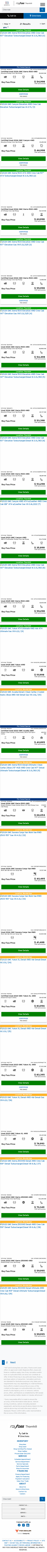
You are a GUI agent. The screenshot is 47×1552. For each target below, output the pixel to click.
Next (13, 1362)
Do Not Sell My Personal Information (25, 1543)
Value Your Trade (23, 1481)
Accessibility (19, 1541)
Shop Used (22, 1447)
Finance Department (22, 1474)
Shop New (22, 1444)
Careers (22, 1494)
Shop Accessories (22, 1468)
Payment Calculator (23, 1479)
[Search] (42, 9)
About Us (22, 1487)
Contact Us (23, 1491)
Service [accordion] (23, 1512)
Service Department (22, 1462)
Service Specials (22, 1464)
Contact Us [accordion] (23, 1505)
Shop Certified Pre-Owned (22, 1449)
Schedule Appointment (22, 1459)
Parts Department (22, 1466)
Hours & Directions (22, 1489)
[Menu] (42, 5)
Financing (22, 1471)
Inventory (22, 1441)
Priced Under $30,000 (22, 1453)
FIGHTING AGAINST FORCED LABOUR (17, 1545)
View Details (23, 90)
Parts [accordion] (23, 1516)
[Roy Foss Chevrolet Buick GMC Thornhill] (24, 3)
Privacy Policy (33, 1541)
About (22, 1484)
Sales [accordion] (23, 1509)
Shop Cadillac (22, 1451)
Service (22, 1456)
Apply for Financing (22, 1476)
